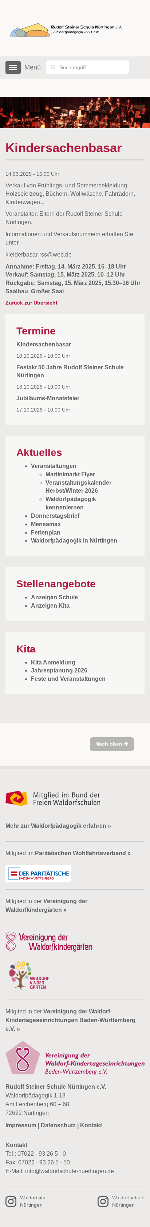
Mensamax (46, 524)
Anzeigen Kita (50, 606)
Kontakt (91, 1125)
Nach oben (109, 744)
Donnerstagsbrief (55, 516)
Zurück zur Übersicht (31, 303)
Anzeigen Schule (54, 597)
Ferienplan (45, 532)
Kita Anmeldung (53, 662)
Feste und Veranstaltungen (68, 679)
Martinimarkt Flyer (70, 474)
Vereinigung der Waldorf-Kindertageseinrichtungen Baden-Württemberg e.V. (70, 1020)
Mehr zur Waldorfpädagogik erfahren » (58, 826)
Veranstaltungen (53, 466)
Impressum (20, 1125)
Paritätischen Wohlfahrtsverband (80, 853)
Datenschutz (58, 1125)
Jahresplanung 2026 (59, 670)
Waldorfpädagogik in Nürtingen (74, 540)
